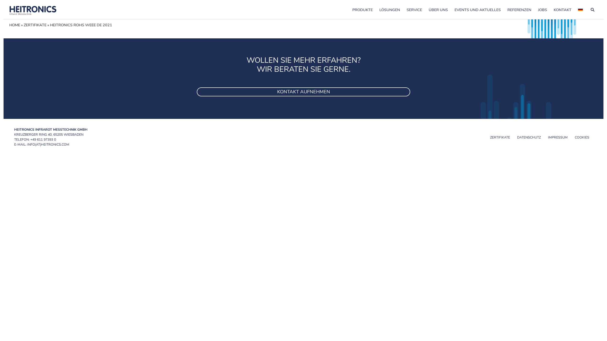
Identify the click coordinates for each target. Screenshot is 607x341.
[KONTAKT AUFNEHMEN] (303, 86)
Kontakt (562, 10)
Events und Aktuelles (478, 10)
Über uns (438, 10)
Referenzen (519, 10)
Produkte (362, 10)
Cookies (582, 137)
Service (414, 10)
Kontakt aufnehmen (303, 92)
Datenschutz (529, 137)
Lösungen (389, 10)
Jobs (542, 10)
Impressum (558, 137)
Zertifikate (35, 25)
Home (14, 25)
